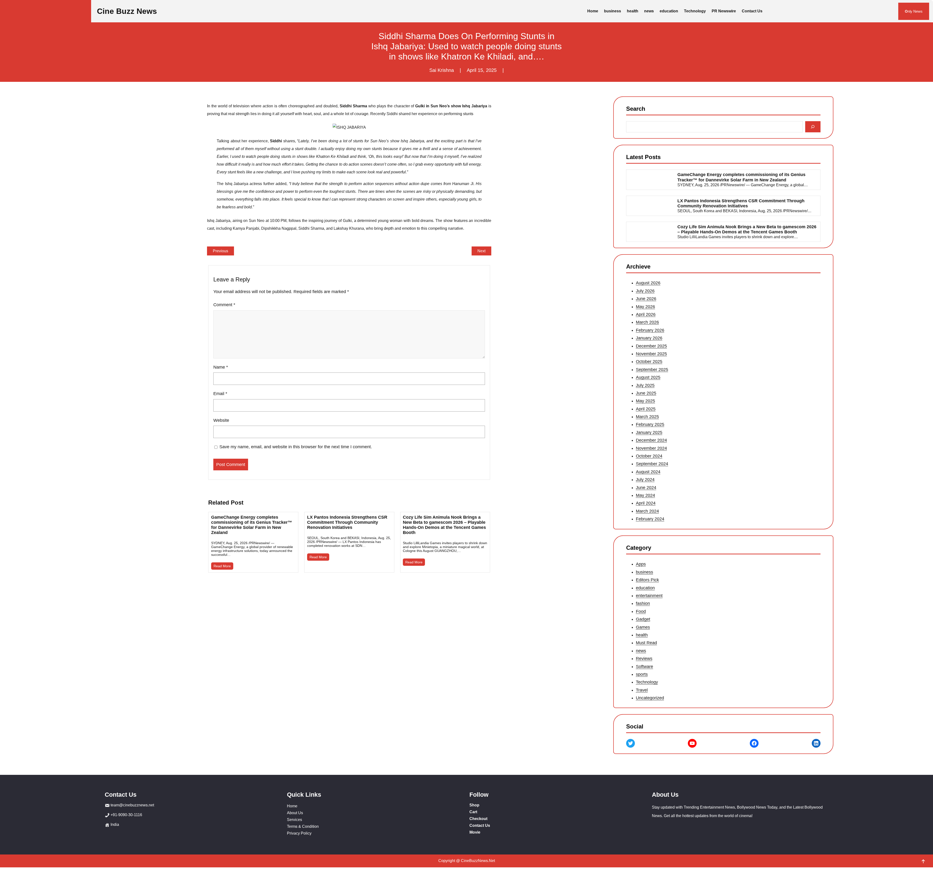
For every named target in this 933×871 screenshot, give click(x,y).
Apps (641, 564)
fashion (643, 603)
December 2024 (651, 440)
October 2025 (649, 361)
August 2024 (648, 471)
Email (220, 393)
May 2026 (645, 306)
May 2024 (645, 495)
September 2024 (652, 464)
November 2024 (651, 448)
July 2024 (645, 479)
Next (481, 251)
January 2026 (649, 338)
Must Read (646, 642)
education (645, 587)
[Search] (813, 126)
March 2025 (647, 416)
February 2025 (650, 424)
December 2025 (651, 346)
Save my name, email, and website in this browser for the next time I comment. (295, 446)
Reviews (644, 658)
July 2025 (645, 385)
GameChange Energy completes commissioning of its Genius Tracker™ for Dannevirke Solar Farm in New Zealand (251, 525)
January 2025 (649, 432)
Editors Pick (647, 579)
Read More (222, 566)
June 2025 (646, 393)
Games (643, 627)
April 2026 (646, 314)
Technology (647, 682)
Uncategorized (650, 697)
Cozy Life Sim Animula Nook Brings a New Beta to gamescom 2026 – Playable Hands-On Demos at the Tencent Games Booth (444, 525)
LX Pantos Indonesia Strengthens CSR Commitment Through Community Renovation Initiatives (347, 522)
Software (644, 666)
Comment (224, 304)
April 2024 (646, 503)
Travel (642, 689)
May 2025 (645, 400)
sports (642, 674)
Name (220, 367)
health (642, 635)
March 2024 (647, 511)
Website (221, 420)
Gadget (643, 619)
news (641, 650)
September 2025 (652, 369)
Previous (220, 251)
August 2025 (648, 377)
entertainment (649, 595)
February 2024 (650, 518)
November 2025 (651, 353)
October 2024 (649, 456)
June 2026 (646, 298)
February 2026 (650, 330)
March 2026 (647, 322)
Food (641, 611)
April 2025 (646, 408)
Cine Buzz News (127, 11)
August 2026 (648, 283)
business (644, 572)
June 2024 (646, 487)
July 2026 (645, 290)
